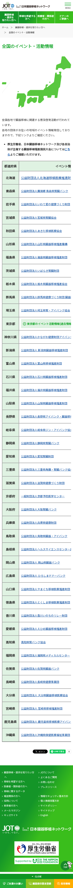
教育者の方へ (11, 805)
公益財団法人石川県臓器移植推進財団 (44, 377)
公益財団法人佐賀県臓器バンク (40, 668)
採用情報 (65, 883)
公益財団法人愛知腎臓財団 (37, 456)
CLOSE (38, 876)
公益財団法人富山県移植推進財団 (41, 363)
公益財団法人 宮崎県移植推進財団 (41, 708)
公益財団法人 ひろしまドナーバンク (43, 576)
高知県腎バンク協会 (33, 642)
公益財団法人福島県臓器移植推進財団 (44, 257)
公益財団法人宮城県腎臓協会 (38, 217)
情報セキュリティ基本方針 (54, 796)
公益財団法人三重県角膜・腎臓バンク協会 (47, 469)
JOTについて (47, 772)
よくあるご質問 (48, 777)
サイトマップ (47, 810)
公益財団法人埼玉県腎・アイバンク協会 (45, 310)
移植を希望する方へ (14, 781)
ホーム (5, 27)
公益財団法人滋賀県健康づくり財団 (43, 483)
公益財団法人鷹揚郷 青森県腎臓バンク (44, 191)
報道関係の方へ (12, 796)
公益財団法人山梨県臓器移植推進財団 (44, 403)
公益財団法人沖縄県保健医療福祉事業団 (45, 735)
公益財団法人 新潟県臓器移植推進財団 (44, 350)
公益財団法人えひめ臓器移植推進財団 (44, 629)
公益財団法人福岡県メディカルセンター (45, 655)
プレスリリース (48, 787)
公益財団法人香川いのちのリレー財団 (44, 615)
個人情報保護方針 (49, 800)
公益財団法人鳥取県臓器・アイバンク (44, 536)
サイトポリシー (48, 805)
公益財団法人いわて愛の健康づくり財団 (45, 204)
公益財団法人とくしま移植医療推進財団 (45, 602)
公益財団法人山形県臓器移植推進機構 (44, 244)
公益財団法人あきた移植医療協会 (41, 231)
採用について (11, 800)
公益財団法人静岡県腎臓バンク (40, 443)
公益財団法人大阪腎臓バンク (39, 509)
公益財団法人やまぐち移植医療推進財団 (45, 589)
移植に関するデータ (14, 791)
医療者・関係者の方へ (15, 786)
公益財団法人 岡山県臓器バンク (40, 562)
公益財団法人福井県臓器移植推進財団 (44, 390)
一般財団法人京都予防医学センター (43, 496)
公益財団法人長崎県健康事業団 (40, 682)
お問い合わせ (47, 782)
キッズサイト (11, 815)
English (44, 815)
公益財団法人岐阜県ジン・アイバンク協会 (47, 430)
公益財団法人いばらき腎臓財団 (40, 271)
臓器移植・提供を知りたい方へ (19, 775)
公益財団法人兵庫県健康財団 (38, 522)
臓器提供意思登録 (42, 883)
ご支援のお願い (15, 883)
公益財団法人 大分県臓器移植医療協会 (44, 695)
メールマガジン (12, 810)
